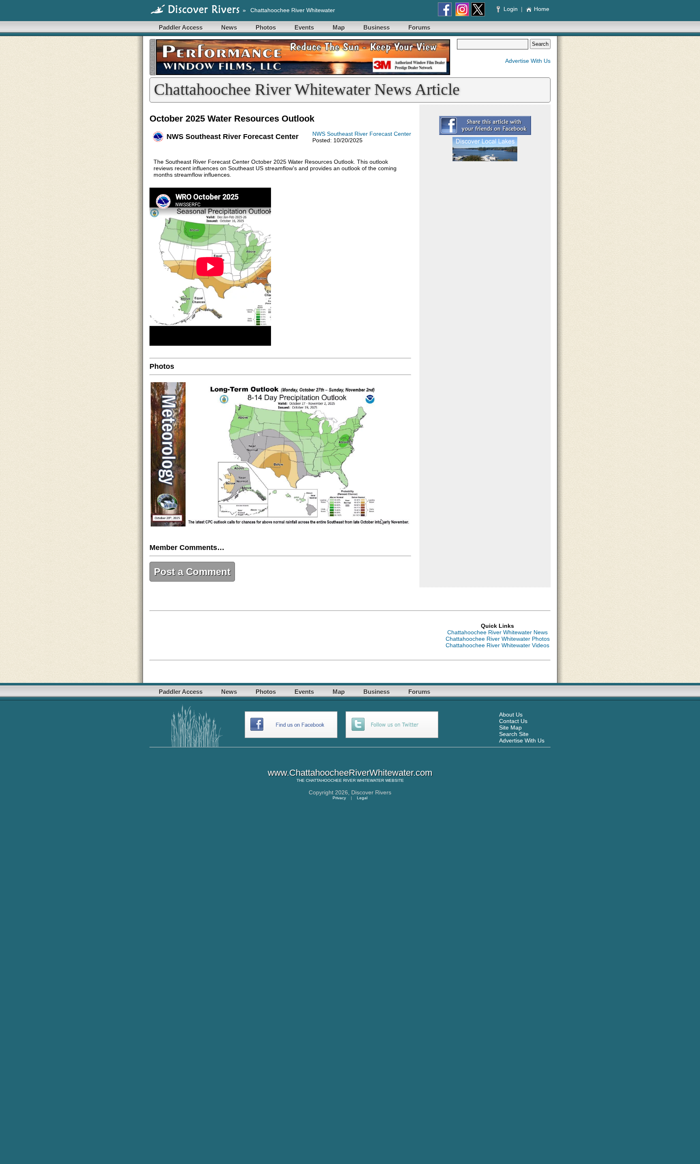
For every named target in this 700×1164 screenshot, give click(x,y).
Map (339, 27)
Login (510, 9)
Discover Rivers (371, 792)
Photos (266, 27)
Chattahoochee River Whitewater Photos (498, 638)
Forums (419, 27)
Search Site (514, 734)
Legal (362, 798)
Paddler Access (181, 27)
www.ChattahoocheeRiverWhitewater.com (350, 773)
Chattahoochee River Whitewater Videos (497, 645)
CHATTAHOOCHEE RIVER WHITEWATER (345, 780)
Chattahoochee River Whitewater (292, 10)
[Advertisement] (485, 218)
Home (541, 9)
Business (376, 27)
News (229, 27)
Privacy (339, 798)
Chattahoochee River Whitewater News (497, 632)
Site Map (510, 727)
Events (304, 27)
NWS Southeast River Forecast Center (361, 134)
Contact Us (513, 721)
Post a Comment (192, 571)
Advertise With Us (528, 61)
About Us (511, 714)
